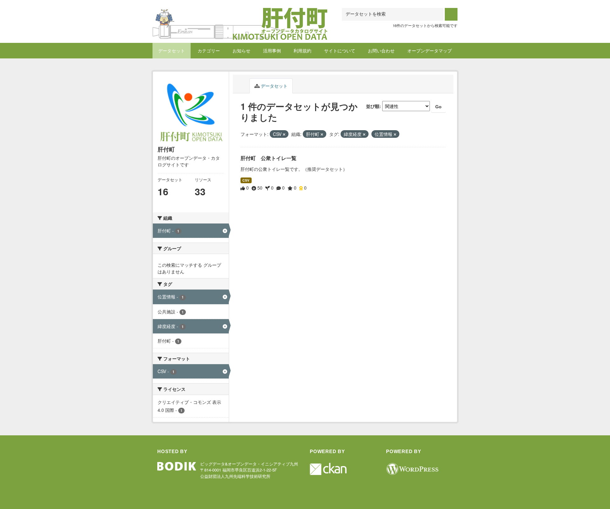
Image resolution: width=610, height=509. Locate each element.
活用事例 (272, 50)
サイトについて (339, 50)
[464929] (239, 15)
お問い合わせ (381, 50)
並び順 (372, 106)
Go (438, 106)
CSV (245, 180)
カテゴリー (209, 50)
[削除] (284, 134)
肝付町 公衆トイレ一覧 (268, 158)
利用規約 (302, 50)
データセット (171, 50)
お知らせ (241, 50)
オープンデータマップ (429, 50)
